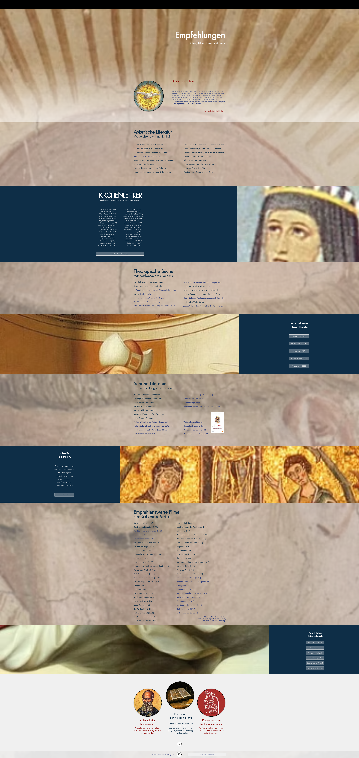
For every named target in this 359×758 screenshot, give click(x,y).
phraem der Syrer (106, 212)
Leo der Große (105, 236)
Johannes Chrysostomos (105, 225)
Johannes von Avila (131, 232)
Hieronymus (105, 227)
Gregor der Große (105, 238)
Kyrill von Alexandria (105, 232)
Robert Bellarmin (131, 243)
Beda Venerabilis (105, 243)
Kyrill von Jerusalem (105, 218)
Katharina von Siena (130, 230)
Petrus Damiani (130, 212)
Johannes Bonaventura (131, 223)
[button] (179, 754)
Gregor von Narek (130, 209)
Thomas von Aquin (131, 225)
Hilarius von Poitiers (105, 209)
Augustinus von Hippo (105, 230)
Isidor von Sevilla (105, 241)
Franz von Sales (131, 245)
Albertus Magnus (130, 227)
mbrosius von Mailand (106, 223)
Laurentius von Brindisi (131, 241)
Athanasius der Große (105, 214)
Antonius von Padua (130, 221)
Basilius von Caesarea (105, 216)
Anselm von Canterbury (130, 214)
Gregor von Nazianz (105, 221)
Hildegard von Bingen (131, 218)
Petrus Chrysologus (106, 234)
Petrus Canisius (130, 238)
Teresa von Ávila (131, 234)
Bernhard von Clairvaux (130, 216)
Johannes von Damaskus (105, 245)
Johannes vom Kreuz (130, 236)
